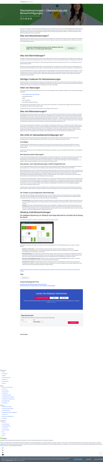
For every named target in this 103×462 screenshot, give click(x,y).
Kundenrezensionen (6, 377)
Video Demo (4, 379)
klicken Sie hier (53, 302)
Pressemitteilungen (6, 426)
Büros (3, 435)
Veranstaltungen (5, 430)
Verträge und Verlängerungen (8, 399)
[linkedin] (2, 452)
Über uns (4, 422)
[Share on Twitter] (24, 19)
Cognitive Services (6, 410)
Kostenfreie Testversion (42, 297)
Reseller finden (5, 381)
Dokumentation (5, 391)
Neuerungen (4, 373)
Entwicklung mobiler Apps (7, 408)
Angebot (4, 375)
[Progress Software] (3, 438)
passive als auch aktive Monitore (33, 94)
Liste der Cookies (9, 460)
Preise (54, 297)
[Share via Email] (31, 19)
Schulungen (4, 402)
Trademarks (2, 444)
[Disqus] (51, 349)
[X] (2, 450)
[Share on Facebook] (21, 19)
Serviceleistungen (6, 400)
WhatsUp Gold (49, 219)
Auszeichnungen (5, 424)
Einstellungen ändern (98, 459)
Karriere (4, 433)
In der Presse (5, 428)
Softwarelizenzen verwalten (8, 397)
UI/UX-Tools (4, 414)
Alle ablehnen (88, 459)
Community (4, 389)
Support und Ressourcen (7, 387)
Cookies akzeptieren (78, 459)
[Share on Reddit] (28, 19)
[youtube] (3, 454)
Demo (65, 297)
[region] (51, 459)
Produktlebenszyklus (6, 395)
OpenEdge (4, 418)
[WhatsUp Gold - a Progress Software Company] (51, 2)
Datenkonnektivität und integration (9, 412)
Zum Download (71, 48)
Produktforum (5, 393)
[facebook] (2, 448)
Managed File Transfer (7, 406)
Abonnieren (73, 322)
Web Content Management (8, 416)
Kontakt (3, 383)
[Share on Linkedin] (26, 19)
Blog (3, 431)
